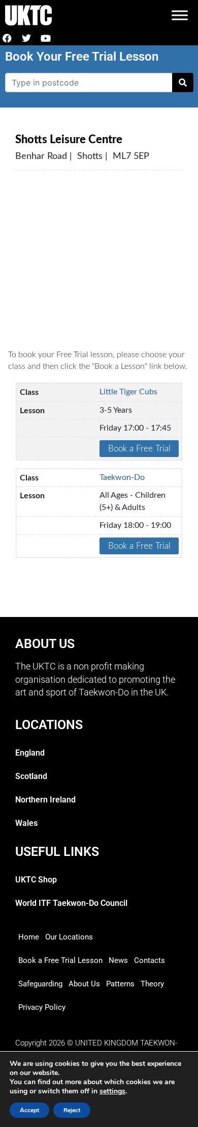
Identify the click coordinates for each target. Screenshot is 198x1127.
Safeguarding (40, 983)
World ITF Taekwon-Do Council (71, 903)
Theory (152, 983)
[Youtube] (46, 38)
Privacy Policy (41, 1007)
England (30, 753)
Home (28, 937)
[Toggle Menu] (180, 15)
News (118, 960)
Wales (26, 823)
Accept (29, 1110)
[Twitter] (26, 38)
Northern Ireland (45, 799)
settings (112, 1091)
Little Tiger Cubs (128, 392)
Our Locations (69, 937)
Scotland (31, 776)
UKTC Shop (36, 879)
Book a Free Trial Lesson (60, 960)
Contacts (149, 960)
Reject (71, 1110)
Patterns (120, 983)
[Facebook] (7, 38)
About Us (84, 983)
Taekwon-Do (122, 477)
